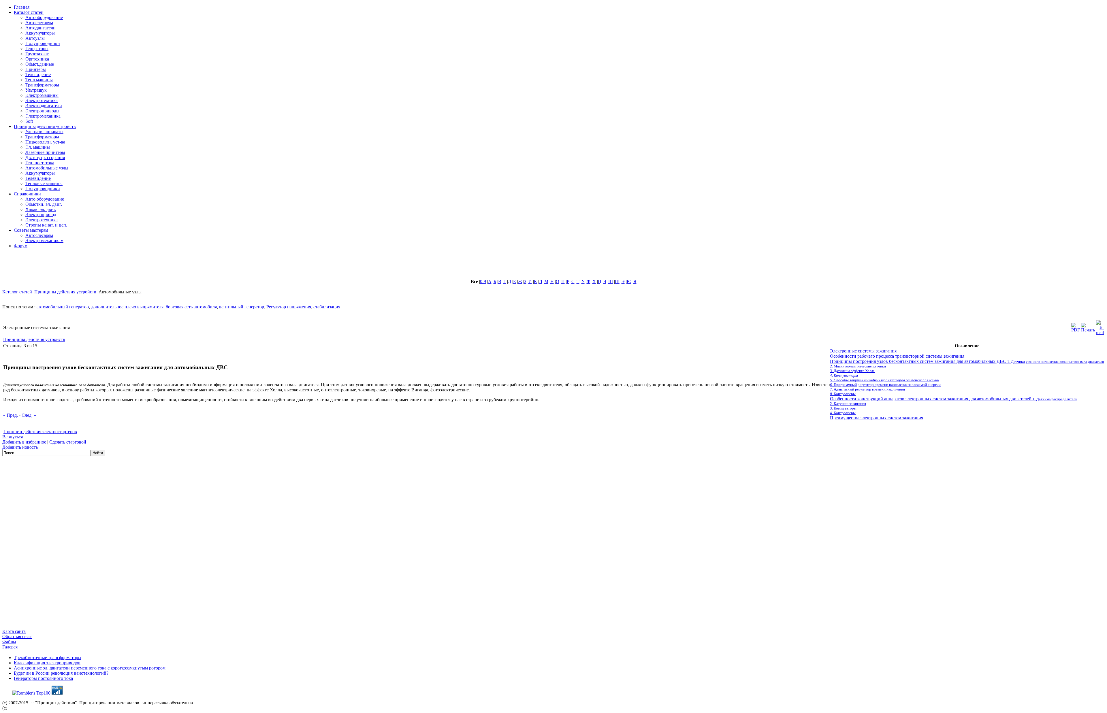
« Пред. (10, 415)
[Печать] (1088, 326)
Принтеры (35, 69)
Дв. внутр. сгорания (45, 157)
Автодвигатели (40, 27)
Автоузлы (35, 38)
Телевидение (38, 74)
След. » (29, 415)
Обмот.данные (39, 64)
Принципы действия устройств (45, 126)
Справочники (27, 193)
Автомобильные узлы (46, 167)
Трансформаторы (42, 84)
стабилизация (326, 306)
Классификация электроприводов (47, 662)
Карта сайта (14, 631)
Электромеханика (43, 116)
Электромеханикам (44, 240)
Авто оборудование (44, 199)
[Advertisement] (142, 266)
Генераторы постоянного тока (43, 678)
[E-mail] (1100, 326)
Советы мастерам (31, 230)
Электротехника (41, 100)
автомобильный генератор (63, 306)
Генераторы (36, 48)
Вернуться (12, 436)
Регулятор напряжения (288, 306)
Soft (29, 121)
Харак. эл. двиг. (40, 209)
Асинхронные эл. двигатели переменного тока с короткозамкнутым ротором (89, 667)
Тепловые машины (44, 183)
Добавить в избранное (24, 442)
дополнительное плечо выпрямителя (127, 306)
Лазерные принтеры (45, 152)
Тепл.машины (39, 79)
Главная (21, 7)
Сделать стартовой (67, 442)
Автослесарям (39, 22)
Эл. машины (37, 147)
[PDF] (1075, 326)
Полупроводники (42, 43)
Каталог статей (29, 12)
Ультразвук (36, 90)
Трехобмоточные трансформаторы (47, 657)
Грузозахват (37, 53)
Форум (20, 245)
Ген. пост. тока (39, 162)
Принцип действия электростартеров (40, 431)
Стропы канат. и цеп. (46, 224)
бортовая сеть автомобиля (191, 306)
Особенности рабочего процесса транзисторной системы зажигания (897, 356)
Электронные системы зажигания (863, 350)
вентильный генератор (241, 306)
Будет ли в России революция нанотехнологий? (61, 673)
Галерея (10, 646)
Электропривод (40, 214)
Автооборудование (44, 17)
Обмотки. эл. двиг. (43, 204)
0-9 (483, 281)
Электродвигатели (43, 105)
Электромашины (42, 95)
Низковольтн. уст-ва (45, 141)
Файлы (9, 641)
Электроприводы (42, 110)
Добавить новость (20, 447)
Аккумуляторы (40, 33)
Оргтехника (37, 58)
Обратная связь (17, 636)
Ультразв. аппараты (44, 131)
